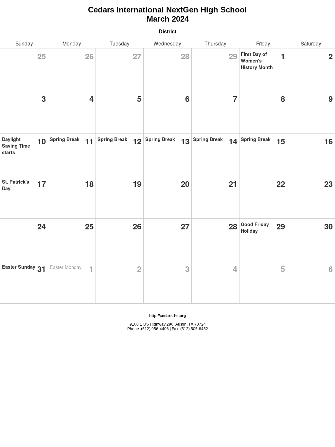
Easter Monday (65, 266)
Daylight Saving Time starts (16, 145)
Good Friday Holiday (255, 227)
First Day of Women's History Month (257, 60)
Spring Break (64, 139)
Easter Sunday (18, 266)
